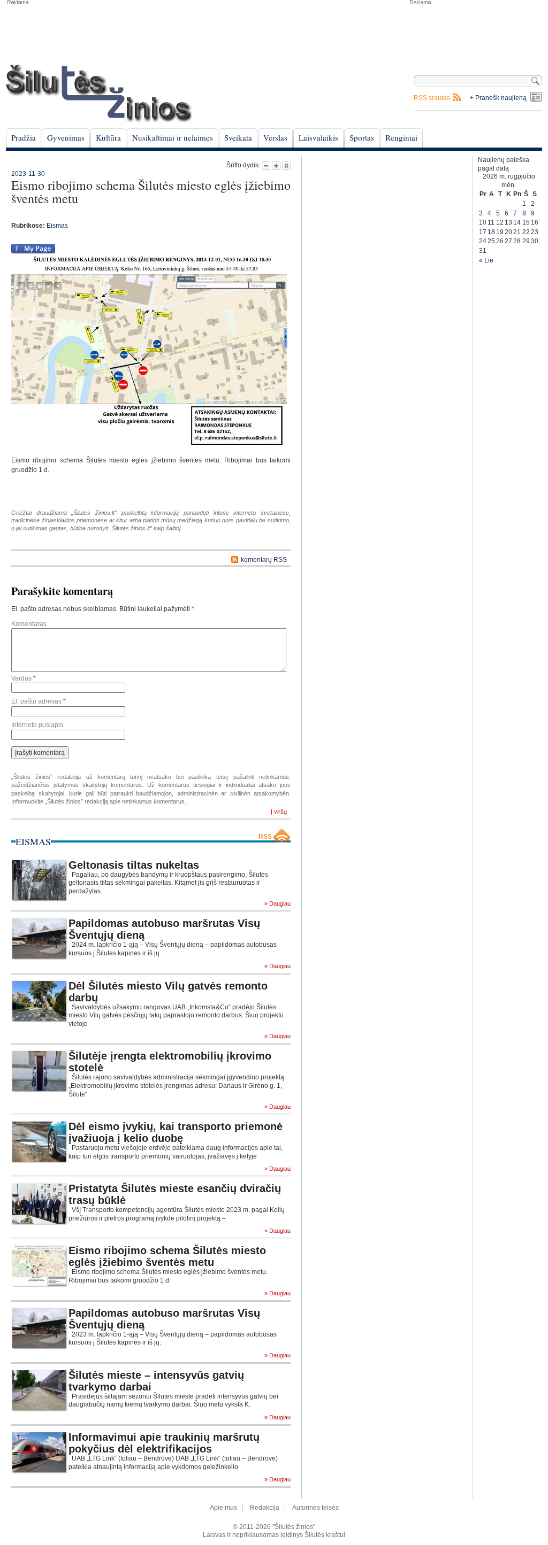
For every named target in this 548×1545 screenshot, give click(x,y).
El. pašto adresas (38, 701)
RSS (265, 836)
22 (526, 232)
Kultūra (108, 137)
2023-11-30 (28, 173)
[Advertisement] (475, 32)
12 (500, 222)
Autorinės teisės (315, 1507)
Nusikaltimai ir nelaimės (172, 137)
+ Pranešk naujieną (498, 98)
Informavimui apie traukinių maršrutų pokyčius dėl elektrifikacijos (164, 1443)
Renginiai (401, 137)
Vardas (23, 678)
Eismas (57, 225)
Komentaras (29, 624)
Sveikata (238, 137)
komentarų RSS (264, 559)
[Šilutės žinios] (99, 93)
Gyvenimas (66, 137)
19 (500, 232)
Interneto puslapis (37, 725)
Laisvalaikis (318, 137)
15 (526, 222)
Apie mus (223, 1507)
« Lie (486, 260)
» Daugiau (277, 904)
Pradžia (23, 137)
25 (491, 241)
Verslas (275, 137)
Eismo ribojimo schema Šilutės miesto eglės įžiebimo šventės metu (167, 1256)
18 (491, 232)
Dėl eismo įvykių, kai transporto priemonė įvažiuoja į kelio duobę (175, 1132)
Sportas (361, 137)
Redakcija (264, 1507)
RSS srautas (432, 98)
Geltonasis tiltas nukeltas (133, 865)
